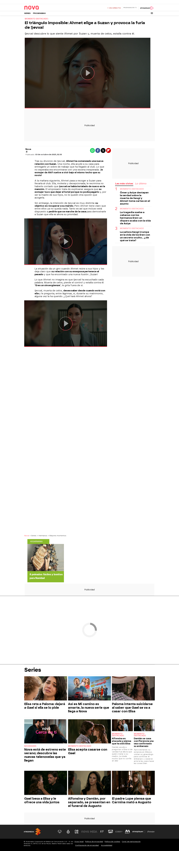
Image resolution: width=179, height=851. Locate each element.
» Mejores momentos (57, 536)
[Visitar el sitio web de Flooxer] (151, 831)
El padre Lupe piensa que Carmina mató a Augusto (131, 800)
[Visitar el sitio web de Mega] (93, 831)
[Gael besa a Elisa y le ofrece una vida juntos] (45, 783)
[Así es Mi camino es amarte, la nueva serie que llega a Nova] (89, 688)
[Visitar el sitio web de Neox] (76, 831)
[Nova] (39, 7)
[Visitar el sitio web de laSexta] (68, 831)
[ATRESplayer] (147, 8)
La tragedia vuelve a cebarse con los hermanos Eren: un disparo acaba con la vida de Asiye (135, 218)
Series (27, 13)
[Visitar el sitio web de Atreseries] (102, 831)
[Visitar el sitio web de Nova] (85, 831)
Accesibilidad (106, 845)
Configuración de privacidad (87, 845)
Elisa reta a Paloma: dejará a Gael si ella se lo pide (44, 705)
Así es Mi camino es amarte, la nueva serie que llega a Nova (88, 707)
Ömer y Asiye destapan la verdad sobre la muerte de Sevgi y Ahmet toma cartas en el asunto (135, 198)
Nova (26, 536)
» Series (33, 536)
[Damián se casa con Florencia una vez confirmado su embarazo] (144, 725)
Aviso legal (79, 841)
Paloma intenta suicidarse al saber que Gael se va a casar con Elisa (132, 707)
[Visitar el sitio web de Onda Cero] (110, 831)
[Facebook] (26, 152)
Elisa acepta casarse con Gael (87, 751)
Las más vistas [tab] (124, 183)
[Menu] (152, 13)
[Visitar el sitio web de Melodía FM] (127, 831)
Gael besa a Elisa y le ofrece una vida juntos (41, 800)
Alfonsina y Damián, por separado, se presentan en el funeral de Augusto (89, 802)
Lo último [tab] (140, 183)
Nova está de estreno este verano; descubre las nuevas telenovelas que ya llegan (45, 755)
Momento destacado (132, 189)
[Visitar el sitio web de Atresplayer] (139, 831)
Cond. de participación (131, 841)
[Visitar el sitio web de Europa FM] (119, 831)
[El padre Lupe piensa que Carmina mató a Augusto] (133, 783)
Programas (39, 13)
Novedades (30, 746)
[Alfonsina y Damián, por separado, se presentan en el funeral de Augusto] (89, 783)
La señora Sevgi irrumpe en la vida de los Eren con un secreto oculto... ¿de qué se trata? (135, 236)
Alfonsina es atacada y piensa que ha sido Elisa (121, 741)
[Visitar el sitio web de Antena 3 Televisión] (59, 831)
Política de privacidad (94, 841)
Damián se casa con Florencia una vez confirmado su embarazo (144, 742)
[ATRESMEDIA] (32, 831)
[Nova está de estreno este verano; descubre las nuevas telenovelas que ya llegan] (45, 731)
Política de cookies (112, 841)
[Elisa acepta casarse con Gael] (89, 731)
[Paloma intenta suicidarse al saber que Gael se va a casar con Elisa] (133, 688)
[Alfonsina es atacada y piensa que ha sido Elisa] (122, 725)
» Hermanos (42, 536)
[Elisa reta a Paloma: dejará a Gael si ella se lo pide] (45, 688)
